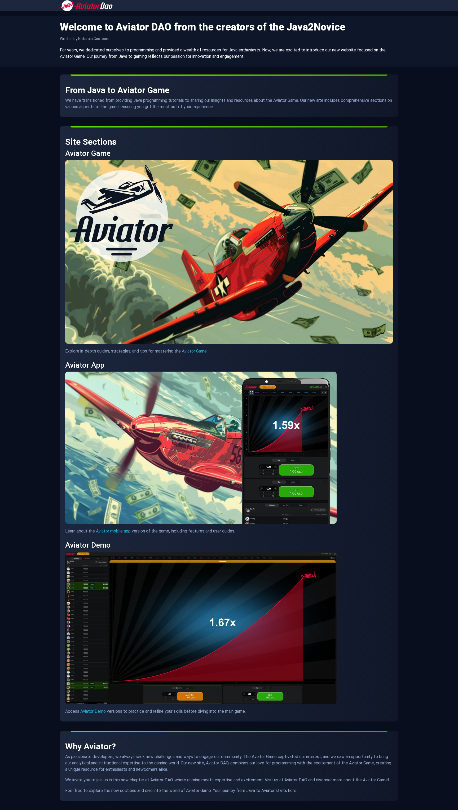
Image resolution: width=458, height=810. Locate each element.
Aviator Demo (93, 711)
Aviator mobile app (113, 531)
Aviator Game (194, 351)
